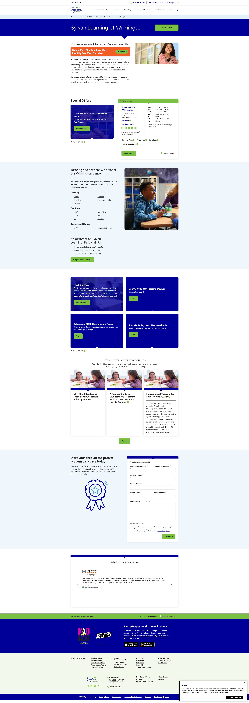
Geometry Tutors (97, 660)
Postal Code (135, 492)
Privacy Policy (224, 692)
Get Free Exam (81, 128)
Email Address (136, 475)
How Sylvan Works (143, 677)
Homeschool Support (143, 667)
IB (75, 219)
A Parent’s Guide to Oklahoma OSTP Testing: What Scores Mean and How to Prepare (123, 398)
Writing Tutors (119, 667)
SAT (76, 212)
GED (99, 215)
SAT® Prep (139, 658)
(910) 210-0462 (127, 124)
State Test (102, 212)
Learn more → (122, 51)
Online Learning (163, 658)
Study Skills (140, 665)
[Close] (244, 683)
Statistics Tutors (97, 667)
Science (101, 197)
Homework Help (104, 200)
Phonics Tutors (119, 662)
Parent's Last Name (162, 466)
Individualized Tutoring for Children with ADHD (160, 395)
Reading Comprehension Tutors (122, 659)
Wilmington (113, 17)
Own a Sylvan (76, 2)
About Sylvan (163, 677)
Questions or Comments (139, 501)
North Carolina (101, 17)
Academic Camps (105, 228)
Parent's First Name (139, 466)
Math (76, 197)
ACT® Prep (140, 660)
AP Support (140, 663)
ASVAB (101, 219)
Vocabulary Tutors (120, 664)
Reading (77, 200)
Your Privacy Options (161, 697)
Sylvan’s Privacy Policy (163, 531)
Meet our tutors (81, 302)
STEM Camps (162, 663)
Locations (79, 17)
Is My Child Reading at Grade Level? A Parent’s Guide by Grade (85, 397)
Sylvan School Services (144, 682)
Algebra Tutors (96, 658)
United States (90, 17)
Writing (77, 203)
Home (73, 17)
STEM (76, 228)
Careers (161, 679)
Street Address (136, 484)
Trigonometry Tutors (98, 665)
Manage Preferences (235, 697)
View (133, 298)
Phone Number (160, 492)
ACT (76, 215)
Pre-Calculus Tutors (98, 663)
